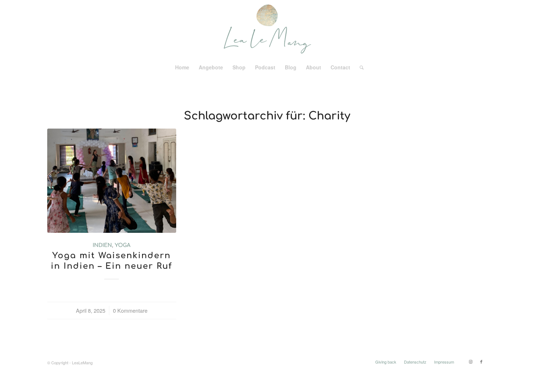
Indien (102, 245)
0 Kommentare (130, 310)
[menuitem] (182, 67)
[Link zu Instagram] (470, 361)
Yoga (122, 245)
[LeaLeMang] (267, 29)
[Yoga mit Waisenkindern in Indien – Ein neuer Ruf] (111, 181)
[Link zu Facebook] (481, 361)
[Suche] (359, 67)
